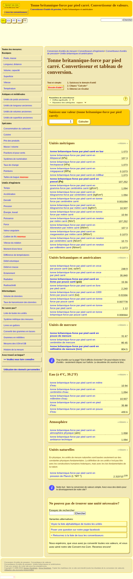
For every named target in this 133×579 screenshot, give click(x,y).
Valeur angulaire (11, 230)
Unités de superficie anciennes (18, 117)
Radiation (8, 279)
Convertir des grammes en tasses (19, 331)
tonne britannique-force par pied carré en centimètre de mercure (72, 341)
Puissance (9, 218)
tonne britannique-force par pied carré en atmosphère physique (72, 431)
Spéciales (7, 123)
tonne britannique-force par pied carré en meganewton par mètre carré (72, 233)
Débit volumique (11, 261)
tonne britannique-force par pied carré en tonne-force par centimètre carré (76, 200)
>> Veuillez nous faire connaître (19, 359)
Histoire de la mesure (14, 349)
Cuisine (7, 134)
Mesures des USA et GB (15, 343)
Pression (8, 206)
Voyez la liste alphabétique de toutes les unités (76, 523)
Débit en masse (11, 267)
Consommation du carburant (17, 128)
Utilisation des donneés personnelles (22, 369)
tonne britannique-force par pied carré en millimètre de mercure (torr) (74, 347)
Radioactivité (10, 285)
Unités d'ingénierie (11, 183)
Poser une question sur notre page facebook (75, 529)
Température (10, 88)
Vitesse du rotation (12, 243)
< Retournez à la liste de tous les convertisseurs (77, 535)
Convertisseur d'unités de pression (45, 9)
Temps (7, 188)
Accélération (9, 194)
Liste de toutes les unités (15, 313)
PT (14, 20)
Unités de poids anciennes (16, 99)
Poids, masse (10, 58)
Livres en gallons (12, 325)
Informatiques (9, 291)
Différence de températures (16, 255)
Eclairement (9, 273)
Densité (7, 200)
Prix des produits (11, 141)
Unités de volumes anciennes (18, 111)
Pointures (8, 171)
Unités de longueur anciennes (18, 105)
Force (6, 224)
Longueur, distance (13, 64)
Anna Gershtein (45, 568)
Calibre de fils (15, 236)
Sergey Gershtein (31, 568)
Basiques (6, 53)
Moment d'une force (13, 249)
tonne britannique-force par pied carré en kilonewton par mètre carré (72, 226)
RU (19, 20)
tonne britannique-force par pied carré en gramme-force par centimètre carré (72, 186)
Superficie (8, 76)
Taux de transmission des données (20, 302)
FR (25, 20)
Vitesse (7, 82)
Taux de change (11, 165)
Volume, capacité (12, 70)
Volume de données (13, 296)
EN (3, 20)
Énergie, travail (11, 212)
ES (8, 20)
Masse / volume (11, 147)
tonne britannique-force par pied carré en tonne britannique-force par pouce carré (76, 313)
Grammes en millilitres (14, 337)
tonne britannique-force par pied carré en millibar (77, 175)
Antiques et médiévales (13, 94)
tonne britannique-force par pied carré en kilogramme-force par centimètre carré (72, 193)
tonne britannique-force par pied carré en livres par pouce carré (74, 280)
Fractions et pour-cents (14, 153)
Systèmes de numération (15, 159)
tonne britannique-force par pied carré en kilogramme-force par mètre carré (72, 206)
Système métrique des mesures (18, 319)
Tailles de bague (16, 177)
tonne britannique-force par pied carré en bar (76, 151)
